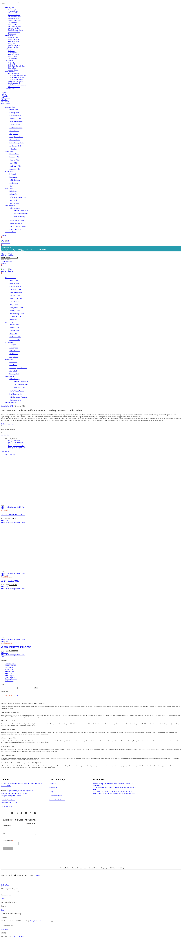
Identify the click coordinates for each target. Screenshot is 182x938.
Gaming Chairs (13, 11)
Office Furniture (10, 7)
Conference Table (14, 45)
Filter (36, 688)
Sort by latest (12, 444)
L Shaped (11, 51)
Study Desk (12, 68)
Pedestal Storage (17, 79)
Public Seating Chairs (15, 30)
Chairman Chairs (14, 13)
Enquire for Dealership (57, 800)
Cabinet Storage (13, 73)
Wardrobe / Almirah (18, 77)
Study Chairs (12, 24)
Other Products (10, 72)
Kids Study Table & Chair (16, 66)
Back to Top (5, 885)
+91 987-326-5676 (7, 806)
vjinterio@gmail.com (8, 800)
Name (5, 833)
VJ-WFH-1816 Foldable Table (13, 515)
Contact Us (4, 251)
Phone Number (8, 840)
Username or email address (10, 913)
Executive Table (13, 39)
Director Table (13, 37)
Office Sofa (12, 34)
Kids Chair (12, 62)
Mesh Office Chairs (14, 17)
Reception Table (13, 47)
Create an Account (18, 936)
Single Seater (12, 58)
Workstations (9, 49)
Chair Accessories (14, 87)
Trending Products (11, 679)
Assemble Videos (10, 89)
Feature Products (10, 666)
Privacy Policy (34, 921)
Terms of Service (45, 921)
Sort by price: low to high (16, 446)
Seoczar (38, 875)
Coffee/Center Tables (15, 81)
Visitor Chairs (13, 22)
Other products (10, 677)
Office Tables (9, 36)
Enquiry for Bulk (6, 247)
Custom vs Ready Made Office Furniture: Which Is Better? (112, 791)
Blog (51, 791)
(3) (11, 695)
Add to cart (4, 509)
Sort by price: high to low (16, 448)
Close (3, 657)
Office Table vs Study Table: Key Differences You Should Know (114, 793)
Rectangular (12, 53)
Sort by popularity (14, 440)
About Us (11, 251)
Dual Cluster (12, 56)
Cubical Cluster (13, 55)
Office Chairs (12, 9)
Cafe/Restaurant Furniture (17, 85)
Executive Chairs (14, 15)
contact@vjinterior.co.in (9, 802)
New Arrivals (9, 669)
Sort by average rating (15, 442)
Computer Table (13, 41)
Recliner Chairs (13, 19)
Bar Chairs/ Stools (14, 83)
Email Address (7, 825)
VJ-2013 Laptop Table (10, 581)
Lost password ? (6, 929)
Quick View (21, 507)
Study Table (12, 43)
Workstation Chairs (14, 20)
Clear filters (5, 451)
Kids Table (12, 64)
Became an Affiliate (20, 251)
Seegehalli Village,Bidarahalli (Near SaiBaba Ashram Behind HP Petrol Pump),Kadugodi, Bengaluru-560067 (17, 793)
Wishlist (3, 235)
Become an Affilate (55, 796)
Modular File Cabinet (19, 75)
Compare (14, 507)
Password (4, 917)
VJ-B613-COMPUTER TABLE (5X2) (16, 647)
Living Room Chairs (15, 26)
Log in (3, 932)
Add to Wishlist (6, 507)
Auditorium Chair (14, 32)
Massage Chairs (13, 28)
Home (3, 406)
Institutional (9, 60)
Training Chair (13, 70)
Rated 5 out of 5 (10, 455)
